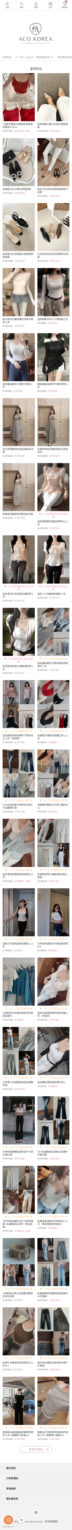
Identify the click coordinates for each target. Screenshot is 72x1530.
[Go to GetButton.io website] (8, 1526)
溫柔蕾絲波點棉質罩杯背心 (51, 1082)
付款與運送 (12, 1478)
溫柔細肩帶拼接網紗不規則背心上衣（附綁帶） (18, 737)
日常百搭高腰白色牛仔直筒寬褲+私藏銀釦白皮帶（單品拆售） (18, 1224)
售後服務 (11, 1488)
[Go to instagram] (8, 1520)
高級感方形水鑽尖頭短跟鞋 (17, 189)
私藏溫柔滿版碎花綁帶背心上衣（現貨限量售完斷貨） (52, 1222)
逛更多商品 (36, 1449)
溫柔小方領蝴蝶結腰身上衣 (51, 593)
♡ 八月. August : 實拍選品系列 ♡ (34, 57)
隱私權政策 (12, 1498)
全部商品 (7, 57)
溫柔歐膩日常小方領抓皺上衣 (52, 319)
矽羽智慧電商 (51, 1521)
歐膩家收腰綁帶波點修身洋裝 (18, 514)
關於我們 (11, 1468)
